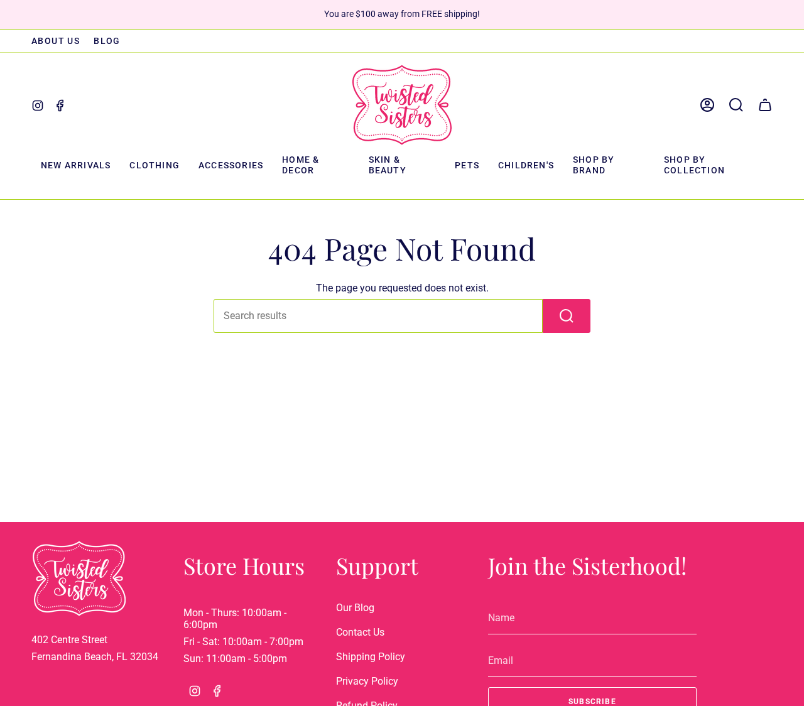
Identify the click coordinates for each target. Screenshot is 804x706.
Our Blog (355, 608)
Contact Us (360, 632)
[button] (154, 166)
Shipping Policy (370, 657)
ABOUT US (55, 41)
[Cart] (765, 105)
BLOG (107, 41)
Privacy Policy (367, 681)
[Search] (566, 316)
